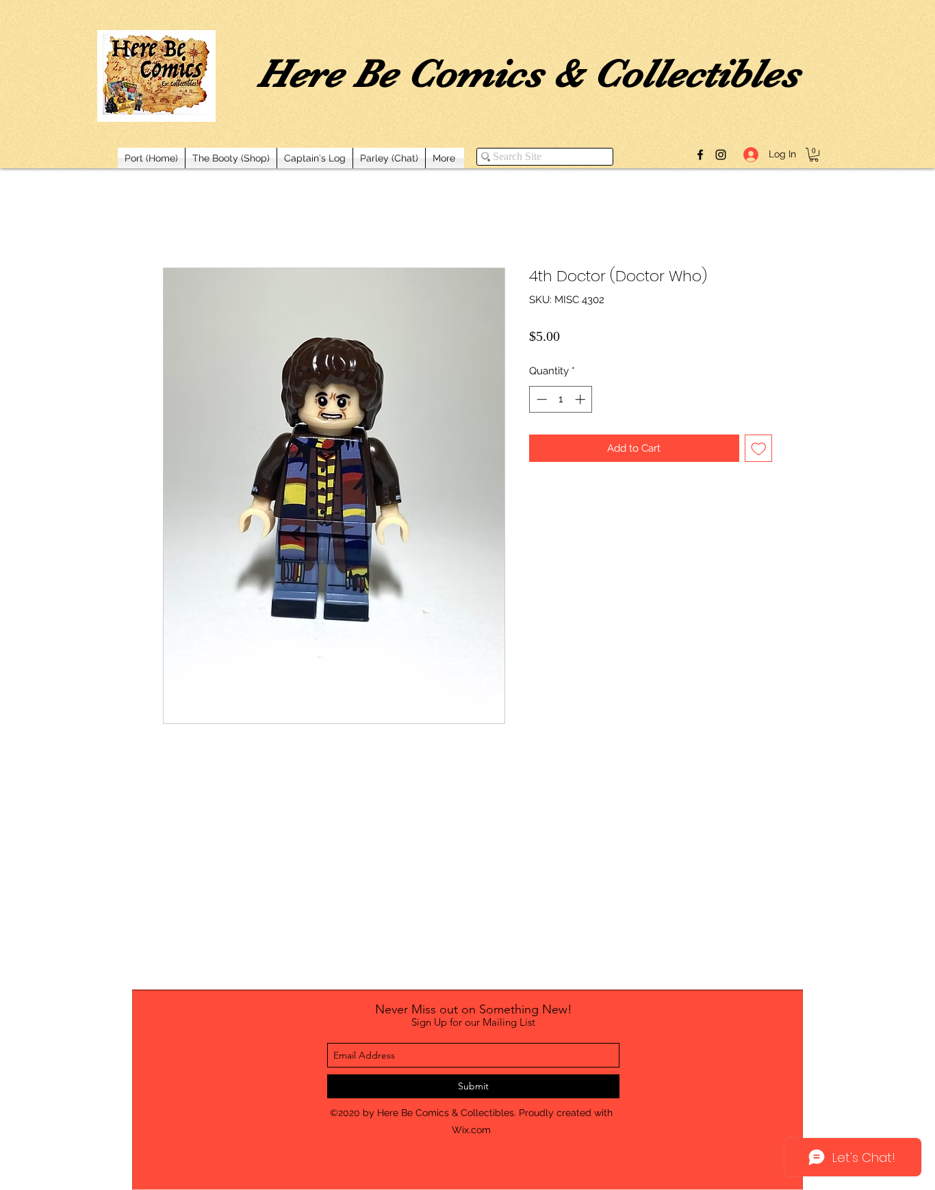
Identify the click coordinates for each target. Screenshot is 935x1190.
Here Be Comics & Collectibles (528, 73)
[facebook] (700, 154)
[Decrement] (540, 399)
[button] (814, 154)
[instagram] (721, 154)
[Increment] (581, 399)
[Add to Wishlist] (759, 449)
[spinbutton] (561, 399)
